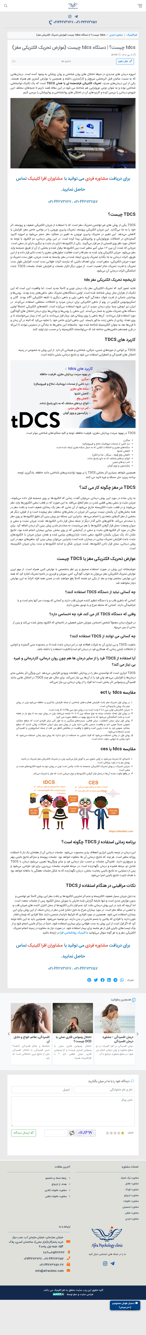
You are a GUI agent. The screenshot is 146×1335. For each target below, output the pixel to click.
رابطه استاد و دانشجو (56, 1178)
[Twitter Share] (96, 980)
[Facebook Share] (103, 980)
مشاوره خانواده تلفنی (56, 1197)
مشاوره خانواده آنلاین (56, 1190)
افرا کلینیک (59, 1290)
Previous (137, 1034)
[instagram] (69, 17)
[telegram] (76, 17)
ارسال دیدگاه (22, 1133)
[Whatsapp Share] (122, 980)
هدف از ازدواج (59, 1184)
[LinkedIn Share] (109, 980)
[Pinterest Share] (89, 980)
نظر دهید (123, 61)
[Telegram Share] (115, 980)
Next (8, 1034)
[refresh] (72, 1133)
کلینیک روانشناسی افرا (73, 932)
